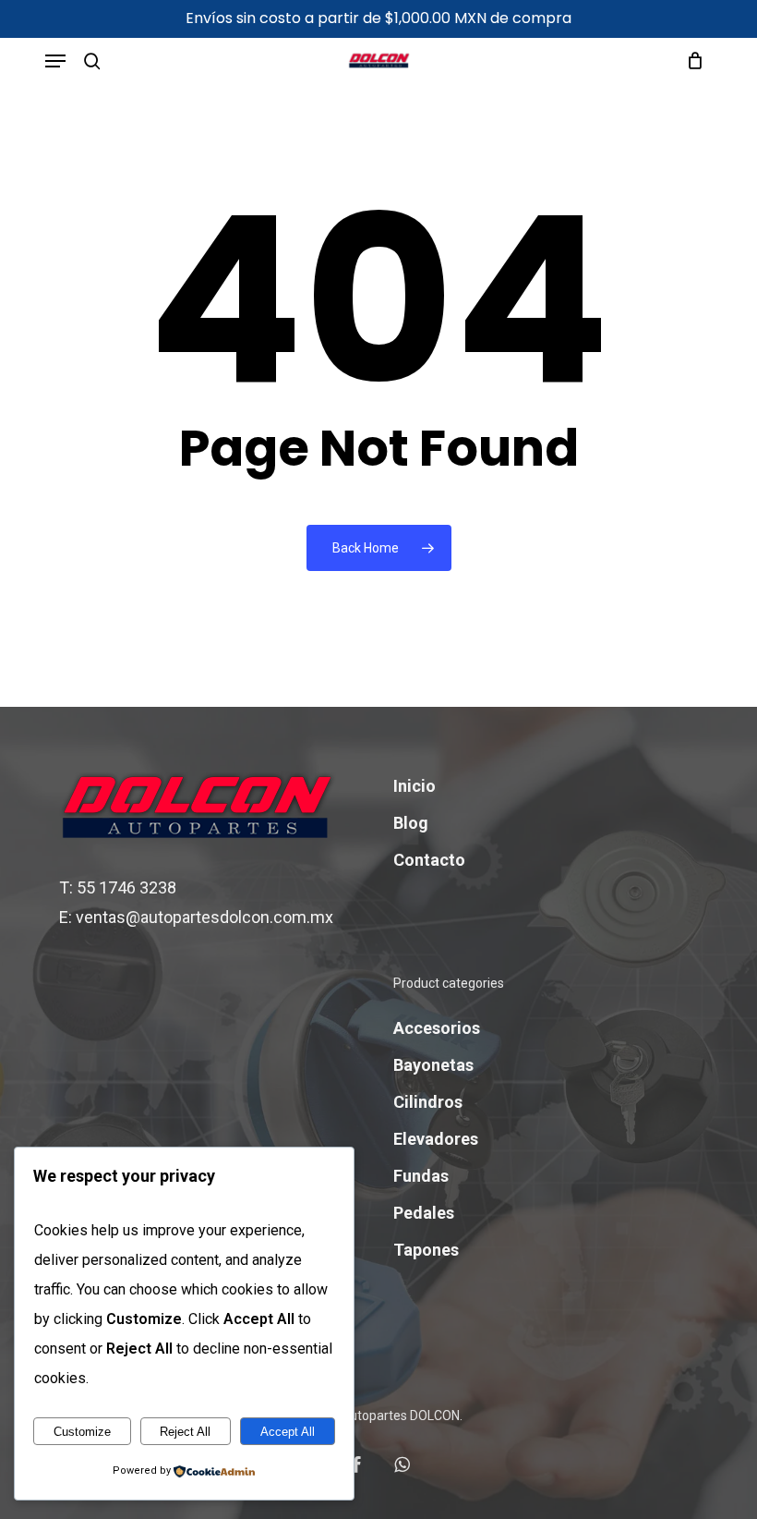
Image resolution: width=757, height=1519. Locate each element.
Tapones (426, 1249)
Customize (82, 1432)
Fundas (421, 1175)
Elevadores (435, 1138)
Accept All (287, 1432)
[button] (55, 61)
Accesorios (436, 1028)
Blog (410, 822)
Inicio (414, 786)
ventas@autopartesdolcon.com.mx (204, 917)
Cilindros (428, 1102)
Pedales (423, 1212)
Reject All (185, 1432)
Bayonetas (433, 1065)
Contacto (429, 859)
